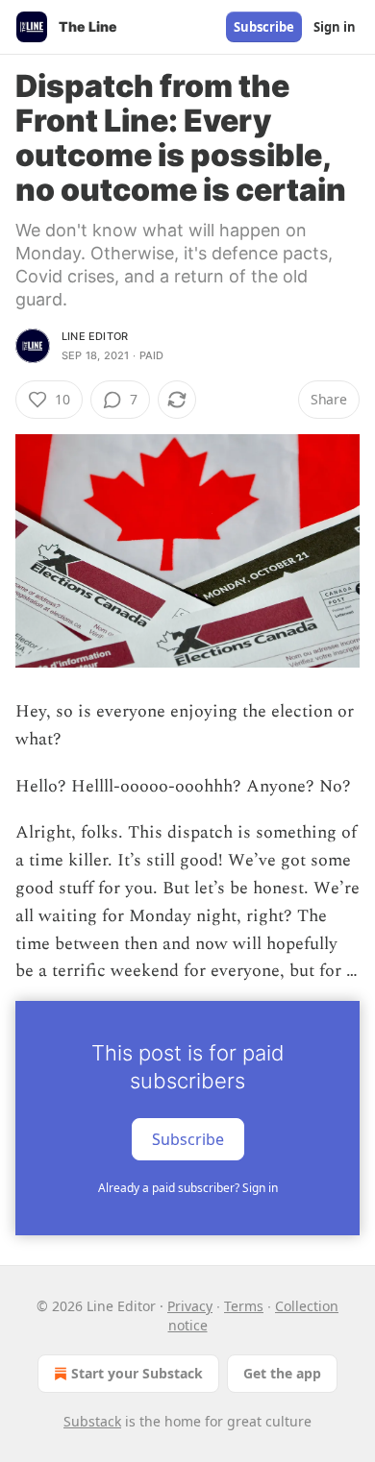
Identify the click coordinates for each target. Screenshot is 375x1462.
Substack (92, 1421)
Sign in (334, 27)
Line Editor (95, 336)
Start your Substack (137, 1373)
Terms (243, 1306)
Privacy (189, 1306)
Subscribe (264, 27)
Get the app (282, 1373)
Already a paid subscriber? (188, 1188)
